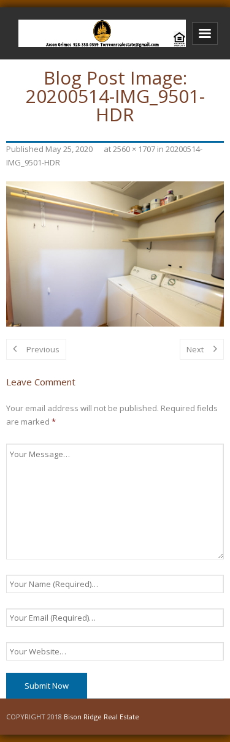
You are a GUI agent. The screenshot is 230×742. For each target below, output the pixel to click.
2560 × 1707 (134, 148)
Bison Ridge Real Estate (101, 716)
